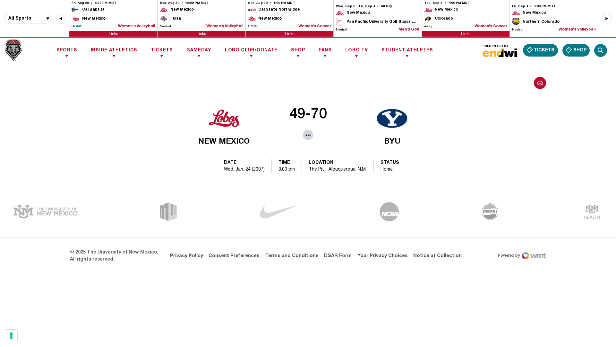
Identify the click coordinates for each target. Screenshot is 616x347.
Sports (66, 50)
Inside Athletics (114, 50)
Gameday (198, 50)
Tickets (162, 50)
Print (540, 83)
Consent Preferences (234, 256)
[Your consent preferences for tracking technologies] (11, 336)
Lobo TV (356, 50)
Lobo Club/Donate (251, 50)
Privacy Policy (186, 256)
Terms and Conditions (292, 256)
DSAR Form (338, 256)
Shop (298, 50)
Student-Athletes (407, 50)
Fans (325, 50)
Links (113, 33)
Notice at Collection (437, 256)
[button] (60, 18)
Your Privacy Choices (382, 256)
